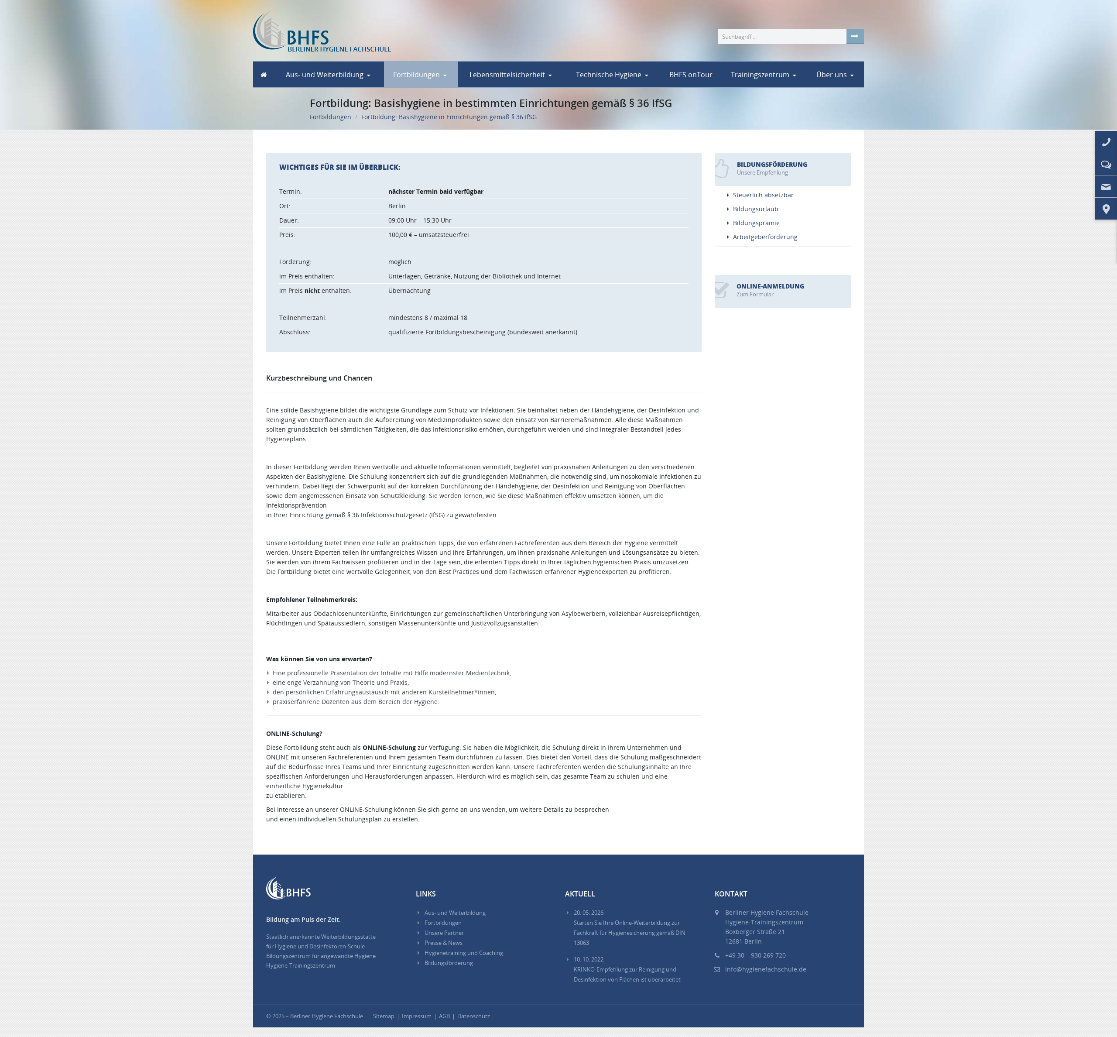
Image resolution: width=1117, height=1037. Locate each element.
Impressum (417, 1016)
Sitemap (383, 1016)
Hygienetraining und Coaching (464, 953)
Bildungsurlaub (755, 209)
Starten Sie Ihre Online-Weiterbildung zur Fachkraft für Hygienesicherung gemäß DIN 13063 (629, 928)
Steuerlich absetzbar (763, 195)
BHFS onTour (691, 74)
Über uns (831, 74)
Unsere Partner (444, 933)
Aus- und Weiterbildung (324, 74)
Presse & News (444, 943)
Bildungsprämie (756, 223)
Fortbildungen (416, 74)
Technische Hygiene (608, 74)
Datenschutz (473, 1016)
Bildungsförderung (449, 963)
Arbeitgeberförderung (765, 237)
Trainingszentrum (760, 74)
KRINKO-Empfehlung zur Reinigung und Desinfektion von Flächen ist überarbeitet (627, 969)
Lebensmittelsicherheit (507, 74)
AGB (444, 1016)
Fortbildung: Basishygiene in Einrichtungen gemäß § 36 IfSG (449, 117)
